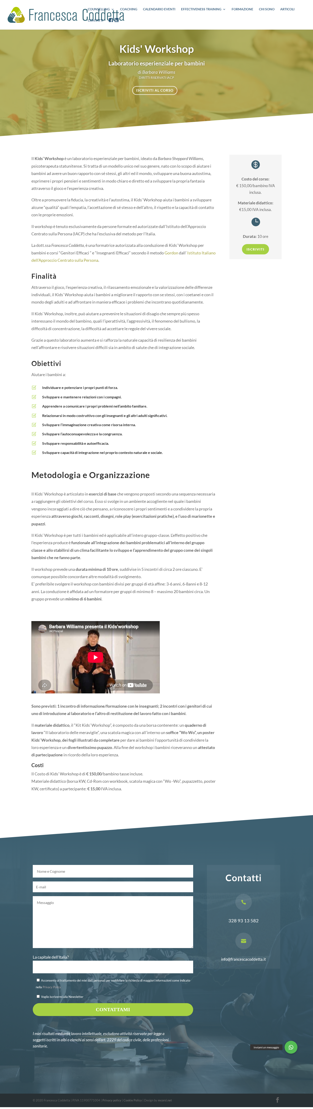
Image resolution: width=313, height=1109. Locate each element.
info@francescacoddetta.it (243, 959)
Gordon (171, 252)
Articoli (287, 9)
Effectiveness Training (201, 9)
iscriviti (255, 249)
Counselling (99, 9)
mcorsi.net (165, 1100)
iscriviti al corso (154, 90)
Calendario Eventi (159, 9)
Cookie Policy (133, 1100)
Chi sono (267, 9)
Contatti (95, 20)
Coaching (128, 9)
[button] (291, 1047)
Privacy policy (111, 1100)
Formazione (242, 9)
